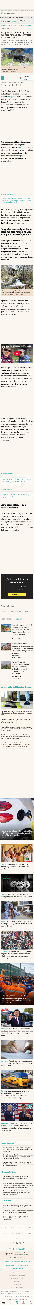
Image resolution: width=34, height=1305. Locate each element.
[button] (29, 1106)
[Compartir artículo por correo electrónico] (17, 85)
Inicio (17, 1303)
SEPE (30, 1227)
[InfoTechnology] (21, 1257)
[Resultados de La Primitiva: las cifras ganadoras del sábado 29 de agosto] (17, 883)
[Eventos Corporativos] (18, 1253)
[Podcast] (12, 1258)
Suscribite (27, 1261)
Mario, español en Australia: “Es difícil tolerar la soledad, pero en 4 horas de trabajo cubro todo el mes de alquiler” (15, 736)
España (26, 611)
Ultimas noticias (5, 17)
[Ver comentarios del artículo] (21, 85)
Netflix (4, 1227)
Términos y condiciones (17, 1278)
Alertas (23, 1303)
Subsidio (29, 1233)
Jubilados (23, 10)
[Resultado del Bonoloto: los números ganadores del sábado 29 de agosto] (17, 853)
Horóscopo (17, 1238)
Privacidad (17, 1281)
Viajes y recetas (17, 25)
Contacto (6, 1261)
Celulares (13, 1227)
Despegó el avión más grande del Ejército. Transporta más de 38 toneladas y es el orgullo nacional (16, 728)
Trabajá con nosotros (17, 1268)
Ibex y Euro (29, 17)
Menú (3, 1303)
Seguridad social (13, 10)
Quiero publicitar (19, 594)
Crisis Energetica (16, 1233)
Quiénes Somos (10, 1265)
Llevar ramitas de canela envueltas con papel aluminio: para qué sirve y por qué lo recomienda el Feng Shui (16, 720)
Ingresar (30, 1303)
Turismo (19, 611)
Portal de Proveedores (22, 1265)
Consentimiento (17, 1284)
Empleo (22, 1227)
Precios (5, 1233)
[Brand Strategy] (26, 1253)
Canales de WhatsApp (17, 1261)
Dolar (10, 1303)
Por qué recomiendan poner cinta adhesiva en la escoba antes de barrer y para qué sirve (17, 712)
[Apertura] (9, 1254)
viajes (12, 611)
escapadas (27, 25)
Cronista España (5, 25)
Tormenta (3, 10)
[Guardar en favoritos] (2, 78)
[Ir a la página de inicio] (2, 13)
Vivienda (30, 10)
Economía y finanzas (18, 17)
